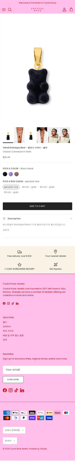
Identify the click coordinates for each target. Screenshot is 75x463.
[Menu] (4, 9)
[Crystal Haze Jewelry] (37, 9)
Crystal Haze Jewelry (19, 448)
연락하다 (7, 326)
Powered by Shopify (38, 448)
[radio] (5, 174)
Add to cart (37, 206)
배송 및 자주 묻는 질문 (13, 335)
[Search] (11, 9)
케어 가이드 (8, 330)
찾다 (5, 322)
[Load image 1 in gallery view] (37, 70)
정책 (5, 339)
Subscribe (13, 379)
